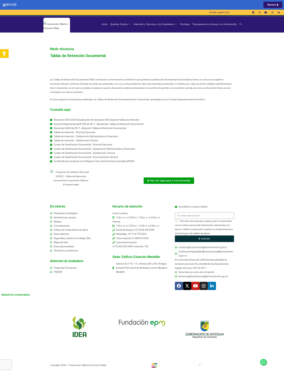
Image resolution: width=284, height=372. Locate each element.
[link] (4, 53)
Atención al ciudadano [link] (66, 261)
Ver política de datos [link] (199, 233)
